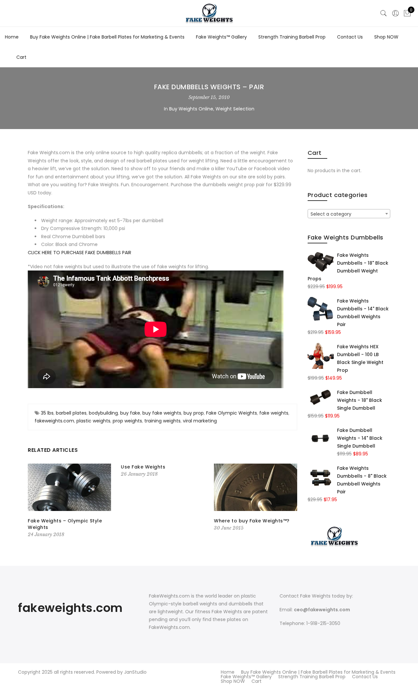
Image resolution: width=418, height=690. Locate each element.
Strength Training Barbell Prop (292, 37)
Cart (21, 57)
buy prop (194, 413)
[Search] (384, 13)
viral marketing (200, 421)
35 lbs (47, 413)
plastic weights (93, 421)
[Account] (395, 13)
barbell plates (71, 413)
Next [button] (291, 501)
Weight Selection (235, 109)
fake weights (273, 413)
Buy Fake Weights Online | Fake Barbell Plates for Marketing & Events (107, 37)
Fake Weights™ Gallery (221, 37)
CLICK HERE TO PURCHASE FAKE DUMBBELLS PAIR (79, 252)
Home (12, 37)
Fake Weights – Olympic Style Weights (65, 524)
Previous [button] (34, 501)
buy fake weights (161, 413)
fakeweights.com (54, 421)
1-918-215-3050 (323, 623)
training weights (162, 421)
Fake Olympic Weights (231, 413)
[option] (69, 501)
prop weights (127, 421)
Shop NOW (386, 37)
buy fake (130, 413)
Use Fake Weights (143, 467)
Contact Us (350, 37)
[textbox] (349, 214)
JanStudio (135, 672)
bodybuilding (103, 413)
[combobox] (349, 213)
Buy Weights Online (191, 109)
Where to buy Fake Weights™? (252, 521)
